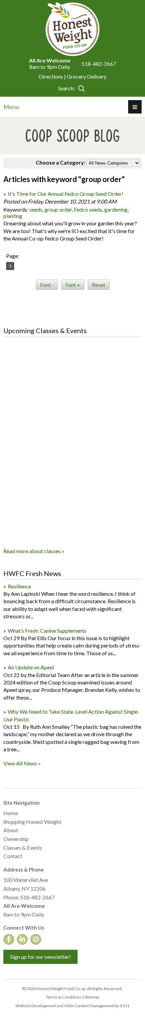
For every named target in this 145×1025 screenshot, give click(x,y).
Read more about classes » (33, 551)
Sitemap (92, 996)
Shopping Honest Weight (32, 821)
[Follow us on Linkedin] (22, 939)
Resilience (19, 586)
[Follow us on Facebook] (8, 939)
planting (12, 216)
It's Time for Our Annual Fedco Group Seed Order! (65, 193)
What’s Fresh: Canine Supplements (47, 630)
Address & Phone (23, 869)
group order (58, 209)
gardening (115, 209)
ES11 (124, 1005)
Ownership (16, 839)
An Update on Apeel (31, 667)
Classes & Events (22, 847)
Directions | (53, 76)
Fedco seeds (88, 209)
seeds (35, 209)
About (10, 830)
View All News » (22, 763)
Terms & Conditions (64, 996)
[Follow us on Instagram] (35, 939)
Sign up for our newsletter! (40, 956)
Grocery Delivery (87, 76)
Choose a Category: (60, 162)
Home (10, 813)
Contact (12, 856)
